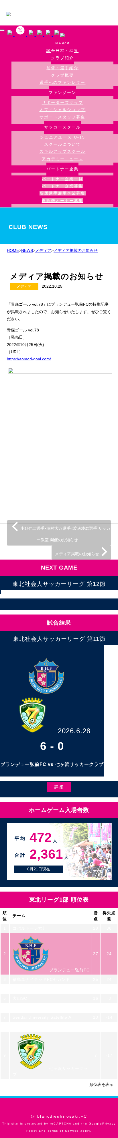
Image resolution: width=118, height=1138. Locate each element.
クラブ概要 (62, 75)
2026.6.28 (74, 731)
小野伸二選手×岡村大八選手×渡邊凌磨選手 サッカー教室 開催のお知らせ (64, 534)
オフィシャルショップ (63, 109)
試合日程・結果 (62, 51)
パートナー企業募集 (62, 186)
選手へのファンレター (63, 82)
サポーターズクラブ (62, 102)
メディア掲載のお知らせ (77, 554)
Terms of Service (63, 1130)
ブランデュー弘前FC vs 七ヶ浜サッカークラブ (52, 764)
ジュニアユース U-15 (62, 137)
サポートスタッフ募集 (63, 117)
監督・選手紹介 (62, 68)
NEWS (62, 44)
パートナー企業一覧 (62, 179)
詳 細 (59, 787)
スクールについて (62, 144)
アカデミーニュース (62, 159)
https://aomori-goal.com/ (29, 359)
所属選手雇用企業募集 (63, 193)
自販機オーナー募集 (62, 200)
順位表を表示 (101, 1084)
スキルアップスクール (63, 151)
